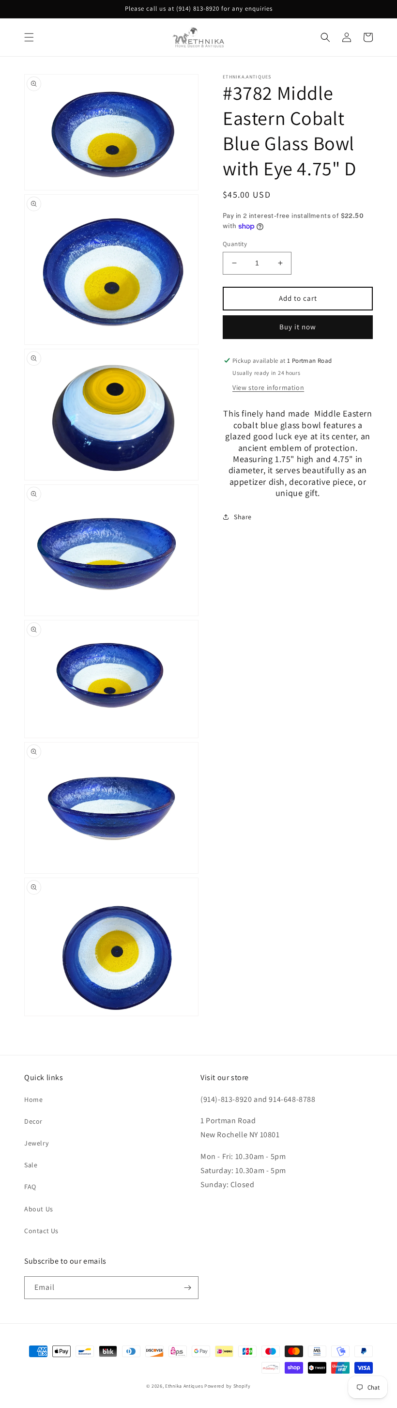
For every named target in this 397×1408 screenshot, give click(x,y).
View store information (268, 387)
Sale (30, 1164)
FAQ (30, 1186)
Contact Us (41, 1230)
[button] (29, 37)
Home (33, 1099)
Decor (33, 1121)
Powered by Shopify (227, 1386)
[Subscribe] (187, 1287)
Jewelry (36, 1143)
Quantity (235, 244)
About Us (38, 1209)
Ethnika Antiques (184, 1386)
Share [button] (243, 516)
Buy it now (297, 326)
